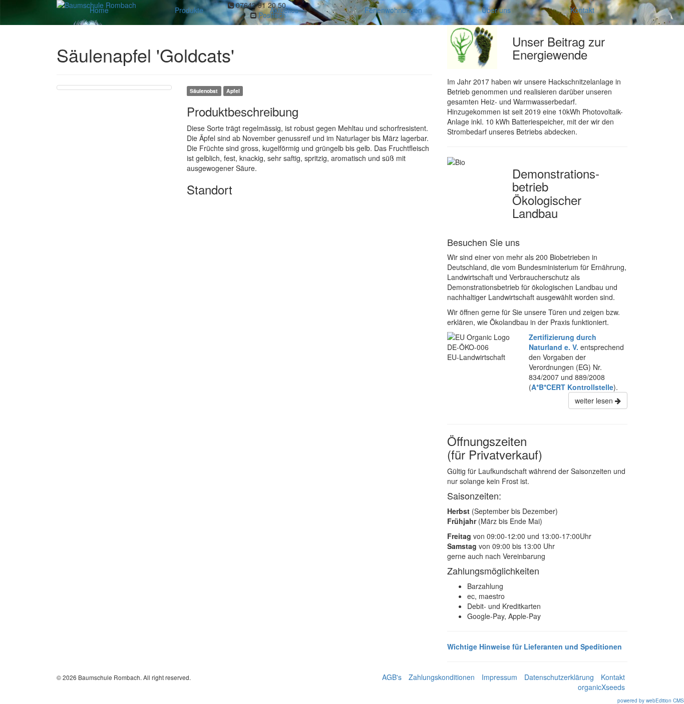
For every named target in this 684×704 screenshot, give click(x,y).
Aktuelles (284, 10)
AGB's (392, 677)
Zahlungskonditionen (442, 677)
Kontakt (582, 10)
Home (99, 10)
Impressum (499, 677)
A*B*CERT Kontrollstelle (572, 387)
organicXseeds (601, 687)
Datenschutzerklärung (559, 677)
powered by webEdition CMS (650, 700)
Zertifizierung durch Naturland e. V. (562, 342)
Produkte (189, 10)
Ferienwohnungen (393, 10)
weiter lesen (595, 401)
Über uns (496, 10)
